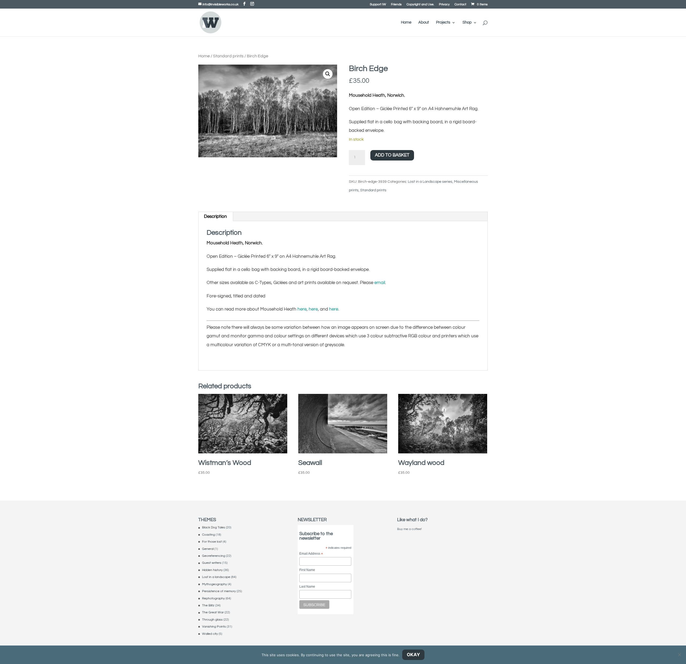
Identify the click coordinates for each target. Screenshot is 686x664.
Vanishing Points (214, 626)
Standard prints (228, 56)
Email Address (311, 554)
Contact (460, 4)
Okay (413, 654)
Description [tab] (215, 216)
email (379, 282)
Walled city (210, 634)
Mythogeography (214, 584)
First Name (307, 570)
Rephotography (213, 598)
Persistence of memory (219, 591)
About (423, 22)
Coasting (208, 534)
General (208, 549)
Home (406, 22)
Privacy (444, 4)
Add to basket (392, 155)
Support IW (378, 4)
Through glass (212, 619)
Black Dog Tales (213, 527)
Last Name (307, 586)
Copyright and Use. (420, 4)
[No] (679, 654)
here (302, 309)
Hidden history (212, 570)
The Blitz (208, 605)
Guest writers (211, 563)
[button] (328, 74)
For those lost (212, 541)
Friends (396, 4)
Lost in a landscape (216, 577)
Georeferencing (213, 556)
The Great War (213, 612)
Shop (467, 22)
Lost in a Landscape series (430, 182)
